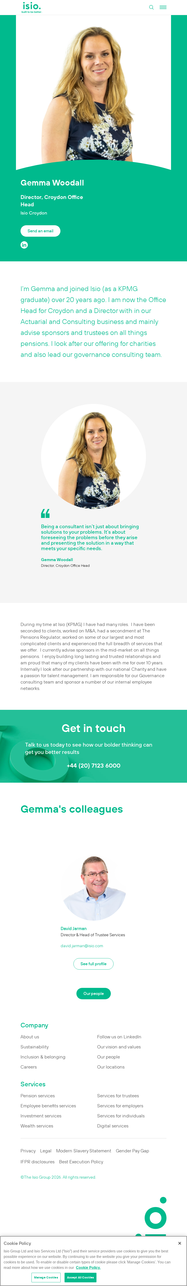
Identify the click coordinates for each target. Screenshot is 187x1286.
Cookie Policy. (88, 1268)
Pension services (38, 1095)
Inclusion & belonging (43, 1057)
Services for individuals (121, 1116)
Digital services (112, 1126)
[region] (93, 1261)
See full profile (93, 963)
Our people (93, 993)
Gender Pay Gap (132, 1150)
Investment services (41, 1116)
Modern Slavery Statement (83, 1150)
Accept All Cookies (80, 1277)
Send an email (40, 230)
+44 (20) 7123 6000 (93, 765)
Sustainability (35, 1047)
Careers (29, 1067)
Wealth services (37, 1126)
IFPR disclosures (38, 1161)
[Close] (180, 1243)
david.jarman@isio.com (82, 945)
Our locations (111, 1067)
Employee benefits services (48, 1105)
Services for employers (120, 1105)
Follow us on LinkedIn (119, 1036)
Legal (46, 1150)
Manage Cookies (46, 1277)
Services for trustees (118, 1095)
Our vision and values (119, 1047)
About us (30, 1036)
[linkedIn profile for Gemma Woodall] (24, 245)
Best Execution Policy (81, 1161)
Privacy (28, 1150)
